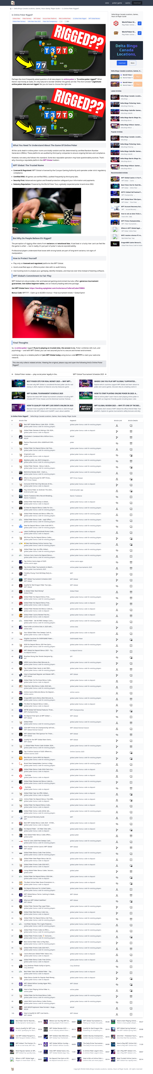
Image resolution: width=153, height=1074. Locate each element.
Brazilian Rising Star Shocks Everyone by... (38, 656)
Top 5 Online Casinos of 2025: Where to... (38, 751)
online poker (69, 79)
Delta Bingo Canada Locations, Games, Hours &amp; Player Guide (37, 8)
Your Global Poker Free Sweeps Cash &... (38, 633)
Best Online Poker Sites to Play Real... (37, 942)
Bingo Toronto (137, 128)
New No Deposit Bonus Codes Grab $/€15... (39, 525)
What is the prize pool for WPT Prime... (37, 478)
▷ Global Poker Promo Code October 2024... (39, 745)
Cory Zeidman (29, 968)
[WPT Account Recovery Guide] (115, 207)
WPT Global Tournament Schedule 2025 (88, 374)
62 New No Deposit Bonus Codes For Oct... (38, 508)
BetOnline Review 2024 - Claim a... (36, 472)
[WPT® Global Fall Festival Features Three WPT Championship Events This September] (115, 193)
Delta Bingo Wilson (126, 128)
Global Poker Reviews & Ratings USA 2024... (39, 430)
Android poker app (30, 492)
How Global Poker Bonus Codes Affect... (37, 835)
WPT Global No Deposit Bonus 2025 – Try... (38, 650)
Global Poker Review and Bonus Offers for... (39, 514)
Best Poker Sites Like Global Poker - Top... (38, 971)
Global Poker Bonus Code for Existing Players (135, 245)
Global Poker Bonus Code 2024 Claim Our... (39, 769)
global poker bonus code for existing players (39, 426)
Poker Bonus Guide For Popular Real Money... (39, 977)
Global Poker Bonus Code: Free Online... (38, 853)
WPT (123, 209)
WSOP (26, 438)
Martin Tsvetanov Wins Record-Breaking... (38, 496)
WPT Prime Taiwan (30, 480)
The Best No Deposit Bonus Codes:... (36, 704)
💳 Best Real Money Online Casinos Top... (38, 543)
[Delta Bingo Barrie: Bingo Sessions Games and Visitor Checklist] (115, 118)
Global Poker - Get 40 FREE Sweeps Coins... (39, 621)
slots (107, 3)
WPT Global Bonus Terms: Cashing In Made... (39, 894)
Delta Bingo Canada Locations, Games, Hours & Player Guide (107, 1069)
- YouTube (27, 775)
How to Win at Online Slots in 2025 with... (38, 627)
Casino (132, 181)
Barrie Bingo (136, 120)
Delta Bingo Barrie (126, 120)
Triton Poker (133, 202)
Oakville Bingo (138, 113)
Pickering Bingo (139, 106)
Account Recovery (131, 209)
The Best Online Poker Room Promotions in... (39, 882)
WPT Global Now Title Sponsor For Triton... (38, 734)
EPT (25, 658)
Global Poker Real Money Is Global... (36, 502)
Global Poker (28, 593)
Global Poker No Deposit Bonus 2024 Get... (38, 876)
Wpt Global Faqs (126, 238)
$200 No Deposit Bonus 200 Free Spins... (38, 644)
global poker (28, 837)
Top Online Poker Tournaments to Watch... (38, 567)
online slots (28, 629)
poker (26, 444)
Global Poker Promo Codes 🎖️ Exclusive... (38, 936)
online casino (28, 694)
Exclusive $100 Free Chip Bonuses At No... (38, 484)
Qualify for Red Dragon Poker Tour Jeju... (38, 585)
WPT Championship (127, 195)
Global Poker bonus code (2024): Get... (37, 811)
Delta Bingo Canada (135, 99)
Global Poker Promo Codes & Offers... (37, 930)
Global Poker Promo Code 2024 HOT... (37, 864)
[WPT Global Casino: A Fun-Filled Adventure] (115, 179)
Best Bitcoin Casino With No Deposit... (37, 757)
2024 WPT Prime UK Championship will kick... (39, 728)
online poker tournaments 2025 (35, 569)
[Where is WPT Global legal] (115, 229)
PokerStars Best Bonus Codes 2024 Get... (38, 686)
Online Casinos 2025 (31, 754)
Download (137, 3)
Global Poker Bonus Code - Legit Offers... (38, 520)
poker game (117, 3)
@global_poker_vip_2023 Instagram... (37, 460)
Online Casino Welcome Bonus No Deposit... (39, 692)
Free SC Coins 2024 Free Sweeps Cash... (38, 841)
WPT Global (47, 160)
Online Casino (140, 181)
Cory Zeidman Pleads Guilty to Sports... (37, 966)
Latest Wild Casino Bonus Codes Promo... (38, 1001)
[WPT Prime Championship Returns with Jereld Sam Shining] (115, 222)
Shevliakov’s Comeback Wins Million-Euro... (39, 436)
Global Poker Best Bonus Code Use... (36, 912)
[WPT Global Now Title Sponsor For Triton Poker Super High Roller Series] (115, 200)
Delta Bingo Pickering (127, 106)
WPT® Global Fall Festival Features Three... (39, 710)
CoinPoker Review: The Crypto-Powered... (38, 924)
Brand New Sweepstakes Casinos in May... (38, 763)
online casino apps (30, 563)
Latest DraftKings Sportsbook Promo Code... (39, 531)
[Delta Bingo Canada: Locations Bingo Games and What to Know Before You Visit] (115, 97)
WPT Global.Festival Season (33, 730)
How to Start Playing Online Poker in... (37, 989)
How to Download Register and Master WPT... (39, 674)
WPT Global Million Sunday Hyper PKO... (38, 983)
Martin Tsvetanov (30, 498)
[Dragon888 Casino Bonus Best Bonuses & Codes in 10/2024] (115, 243)
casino (127, 3)
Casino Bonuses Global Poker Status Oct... (38, 954)
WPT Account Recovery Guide (34, 817)
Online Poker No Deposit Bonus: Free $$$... (39, 799)
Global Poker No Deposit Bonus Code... (37, 805)
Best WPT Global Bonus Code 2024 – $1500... (39, 424)
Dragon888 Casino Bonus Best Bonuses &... (39, 698)
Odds (130, 217)
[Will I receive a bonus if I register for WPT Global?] (115, 236)
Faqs (133, 238)
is (15, 348)
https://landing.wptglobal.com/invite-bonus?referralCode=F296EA (57, 288)
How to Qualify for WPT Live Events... (36, 1013)
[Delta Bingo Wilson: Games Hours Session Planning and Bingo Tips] (115, 126)
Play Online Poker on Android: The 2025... (38, 490)
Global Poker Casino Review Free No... (37, 615)
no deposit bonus (30, 652)
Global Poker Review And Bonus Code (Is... (38, 609)
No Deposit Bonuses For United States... (38, 888)
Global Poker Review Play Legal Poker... (37, 906)
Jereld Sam (140, 224)
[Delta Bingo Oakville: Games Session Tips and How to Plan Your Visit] (115, 111)
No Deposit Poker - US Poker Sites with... (38, 829)
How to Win (125, 217)
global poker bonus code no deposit (36, 432)
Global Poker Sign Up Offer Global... (36, 549)
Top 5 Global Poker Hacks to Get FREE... (37, 668)
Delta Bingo (124, 99)
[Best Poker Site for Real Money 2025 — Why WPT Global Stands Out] (115, 186)
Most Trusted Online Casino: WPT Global (38, 847)
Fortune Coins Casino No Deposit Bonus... (38, 555)
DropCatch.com (29, 454)
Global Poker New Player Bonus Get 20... (38, 858)
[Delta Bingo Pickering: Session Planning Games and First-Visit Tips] (115, 104)
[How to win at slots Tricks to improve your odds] (115, 215)
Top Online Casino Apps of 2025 (35, 561)
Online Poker (133, 188)
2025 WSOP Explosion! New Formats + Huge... (40, 1007)
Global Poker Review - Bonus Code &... (37, 466)
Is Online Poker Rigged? (70, 8)
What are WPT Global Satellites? (35, 900)
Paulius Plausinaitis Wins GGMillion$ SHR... (39, 442)
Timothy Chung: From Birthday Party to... (38, 573)
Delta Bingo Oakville (126, 113)
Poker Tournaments (130, 224)
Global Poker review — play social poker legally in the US (36, 374)
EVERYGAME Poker (30, 641)
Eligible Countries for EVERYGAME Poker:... (39, 638)
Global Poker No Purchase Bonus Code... (38, 680)
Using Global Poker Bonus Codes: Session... (39, 870)
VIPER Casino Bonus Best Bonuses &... (37, 662)
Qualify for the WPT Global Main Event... (38, 740)
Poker (139, 209)
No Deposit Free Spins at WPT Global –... (38, 716)
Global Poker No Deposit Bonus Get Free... (38, 448)
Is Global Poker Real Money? (34, 591)
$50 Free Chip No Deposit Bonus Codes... (38, 537)
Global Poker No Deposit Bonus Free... (37, 597)
